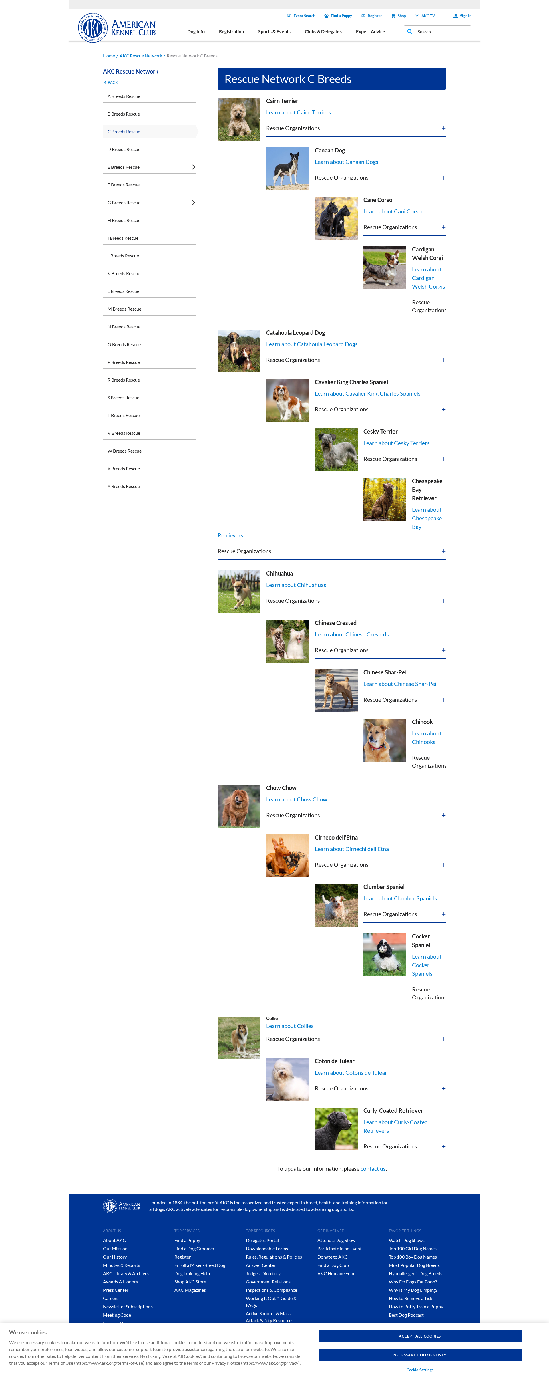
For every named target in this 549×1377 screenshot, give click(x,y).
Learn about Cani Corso (392, 211)
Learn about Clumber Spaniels (400, 898)
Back (113, 82)
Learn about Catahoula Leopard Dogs (312, 343)
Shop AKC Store (190, 1281)
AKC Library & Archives (126, 1273)
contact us (373, 1168)
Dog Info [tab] (196, 31)
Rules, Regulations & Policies (274, 1256)
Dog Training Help (192, 1273)
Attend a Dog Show (336, 1240)
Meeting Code (117, 1315)
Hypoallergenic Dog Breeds (415, 1273)
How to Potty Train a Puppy (416, 1306)
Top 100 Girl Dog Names (413, 1248)
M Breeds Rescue (124, 308)
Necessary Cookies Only (419, 1355)
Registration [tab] (231, 31)
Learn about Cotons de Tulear (351, 1072)
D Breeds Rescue (124, 149)
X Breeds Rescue (124, 468)
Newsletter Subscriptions (128, 1306)
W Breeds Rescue (125, 450)
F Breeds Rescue (124, 184)
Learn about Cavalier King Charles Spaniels (368, 393)
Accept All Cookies (420, 1336)
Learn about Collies (290, 1025)
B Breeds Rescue (124, 113)
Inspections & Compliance (271, 1290)
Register (375, 15)
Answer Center (261, 1265)
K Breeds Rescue (124, 273)
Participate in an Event (339, 1248)
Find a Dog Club (333, 1265)
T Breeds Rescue (124, 415)
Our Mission (115, 1248)
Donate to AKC (332, 1256)
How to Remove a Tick (410, 1298)
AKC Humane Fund (336, 1273)
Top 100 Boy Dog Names (413, 1256)
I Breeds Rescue (123, 238)
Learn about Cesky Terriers (396, 442)
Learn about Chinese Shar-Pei (399, 683)
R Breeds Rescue (124, 379)
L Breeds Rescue (123, 291)
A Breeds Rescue (124, 96)
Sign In (465, 15)
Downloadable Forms (267, 1248)
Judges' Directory (263, 1273)
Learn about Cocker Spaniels (426, 965)
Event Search (304, 15)
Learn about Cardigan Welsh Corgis (428, 278)
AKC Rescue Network (141, 55)
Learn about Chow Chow (296, 799)
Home (109, 55)
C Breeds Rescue (124, 131)
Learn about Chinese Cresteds (352, 634)
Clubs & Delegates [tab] (323, 31)
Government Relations (268, 1281)
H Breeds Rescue (124, 220)
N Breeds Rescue (124, 326)
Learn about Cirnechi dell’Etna (352, 848)
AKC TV (428, 15)
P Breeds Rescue (124, 362)
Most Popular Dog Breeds (414, 1265)
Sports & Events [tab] (274, 31)
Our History (115, 1256)
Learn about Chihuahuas (296, 584)
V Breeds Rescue (124, 433)
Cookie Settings (420, 1369)
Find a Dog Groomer (194, 1248)
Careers (110, 1298)
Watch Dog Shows (407, 1240)
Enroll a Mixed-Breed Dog (199, 1265)
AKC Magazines (190, 1290)
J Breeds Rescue (123, 255)
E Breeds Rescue (124, 167)
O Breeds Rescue (124, 344)
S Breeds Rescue (123, 397)
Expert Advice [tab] (370, 31)
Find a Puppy (341, 15)
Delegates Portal (262, 1240)
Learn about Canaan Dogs (346, 161)
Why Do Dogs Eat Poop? (413, 1281)
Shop (402, 15)
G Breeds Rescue (124, 202)
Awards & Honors (120, 1281)
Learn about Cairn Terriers (298, 112)
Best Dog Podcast (406, 1315)
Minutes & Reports (121, 1265)
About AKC (114, 1240)
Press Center (115, 1290)
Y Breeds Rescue (124, 486)
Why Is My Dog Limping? (413, 1290)
